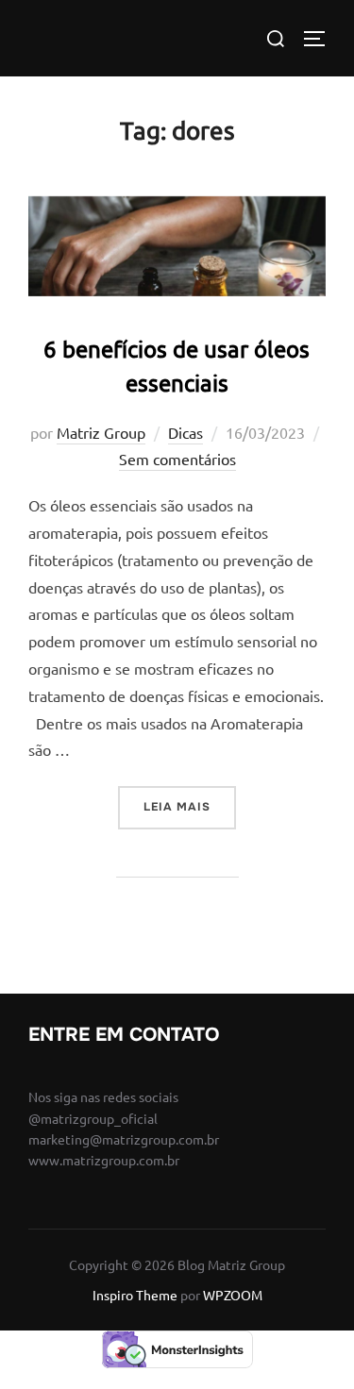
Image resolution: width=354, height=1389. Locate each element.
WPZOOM (232, 1294)
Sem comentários (177, 458)
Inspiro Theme (135, 1294)
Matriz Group (101, 432)
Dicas (185, 432)
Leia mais (189, 806)
